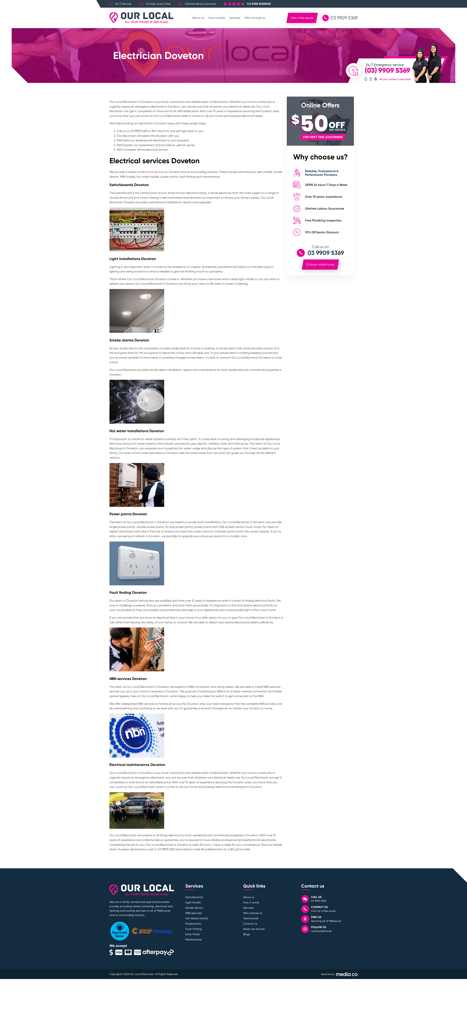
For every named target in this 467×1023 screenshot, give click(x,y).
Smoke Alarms (194, 907)
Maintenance (193, 939)
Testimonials (251, 918)
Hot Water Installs (196, 918)
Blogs (246, 934)
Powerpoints (193, 923)
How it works (217, 18)
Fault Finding (193, 929)
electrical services (152, 172)
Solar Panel (192, 934)
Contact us (250, 923)
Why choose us (255, 18)
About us (198, 18)
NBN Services (193, 913)
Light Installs (193, 902)
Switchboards (194, 897)
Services (234, 18)
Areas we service (254, 929)
